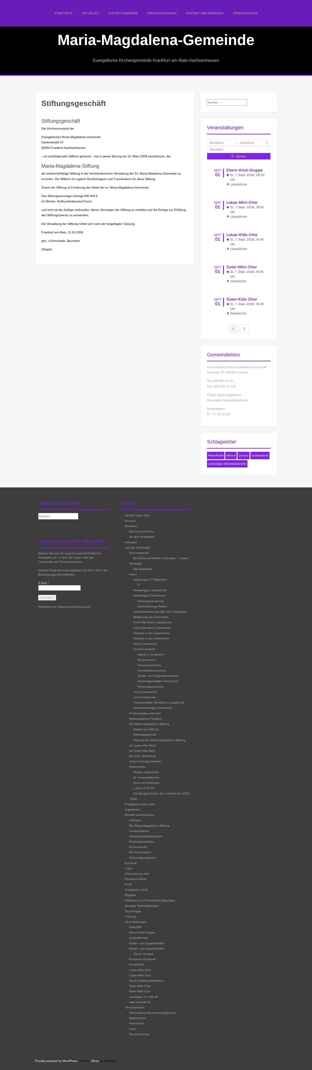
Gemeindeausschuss (152, 670)
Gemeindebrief (139, 553)
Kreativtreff (136, 964)
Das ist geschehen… (143, 531)
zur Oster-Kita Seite (142, 750)
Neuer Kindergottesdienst (146, 980)
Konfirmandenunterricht (145, 713)
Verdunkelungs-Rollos (152, 606)
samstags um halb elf (143, 996)
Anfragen (131, 542)
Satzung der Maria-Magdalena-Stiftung (159, 740)
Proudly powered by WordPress (56, 1061)
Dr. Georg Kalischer (146, 777)
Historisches (137, 766)
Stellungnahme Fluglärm (145, 718)
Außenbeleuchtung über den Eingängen (160, 611)
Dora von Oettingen (146, 782)
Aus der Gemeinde (123, 13)
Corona (244, 455)
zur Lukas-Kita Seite (142, 745)
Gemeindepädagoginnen (145, 836)
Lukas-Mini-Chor (140, 975)
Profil (128, 884)
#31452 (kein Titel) (137, 515)
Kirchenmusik (138, 847)
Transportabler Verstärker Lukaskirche (159, 702)
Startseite (64, 13)
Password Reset (136, 879)
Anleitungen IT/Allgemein (150, 579)
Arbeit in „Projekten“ (151, 654)
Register (130, 895)
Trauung (130, 916)
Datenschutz (137, 1018)
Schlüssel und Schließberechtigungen (150, 900)
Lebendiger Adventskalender (227, 463)
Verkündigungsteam (142, 857)
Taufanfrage (133, 911)
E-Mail (43, 583)
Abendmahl (215, 455)
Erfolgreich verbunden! (140, 804)
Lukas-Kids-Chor (140, 970)
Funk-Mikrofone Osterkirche (152, 627)
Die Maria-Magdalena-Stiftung (149, 724)
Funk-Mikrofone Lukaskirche (152, 622)
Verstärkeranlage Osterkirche (153, 708)
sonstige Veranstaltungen (142, 905)
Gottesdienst (260, 455)
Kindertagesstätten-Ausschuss (158, 681)
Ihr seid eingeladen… (143, 536)
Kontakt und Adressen (204, 13)
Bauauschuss (147, 660)
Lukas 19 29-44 (143, 788)
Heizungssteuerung (151, 601)
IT (139, 585)
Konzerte (131, 863)
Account (130, 520)
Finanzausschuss (149, 665)
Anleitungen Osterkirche (149, 595)
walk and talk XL (140, 1002)
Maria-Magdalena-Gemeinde (156, 40)
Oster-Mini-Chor (140, 991)
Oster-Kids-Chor (140, 986)
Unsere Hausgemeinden (145, 761)
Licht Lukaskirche (145, 692)
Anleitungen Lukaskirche (149, 590)
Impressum (82, 606)
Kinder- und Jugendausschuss (158, 675)
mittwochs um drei (137, 873)
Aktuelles (90, 13)
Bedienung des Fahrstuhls (151, 617)
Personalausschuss (151, 686)
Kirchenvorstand (144, 649)
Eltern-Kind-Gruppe (142, 932)
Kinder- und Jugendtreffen (146, 943)
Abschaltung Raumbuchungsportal (152, 1012)
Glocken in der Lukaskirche (151, 633)
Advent (231, 455)
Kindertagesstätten (141, 841)
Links (132, 1029)
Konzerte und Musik (142, 959)
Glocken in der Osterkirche (151, 638)
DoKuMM (135, 927)
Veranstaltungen (162, 13)
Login (128, 868)
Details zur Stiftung (146, 729)
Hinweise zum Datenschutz (56, 606)
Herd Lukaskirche (145, 643)
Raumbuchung (139, 1034)
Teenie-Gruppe (143, 954)
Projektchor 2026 (136, 889)
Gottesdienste (138, 937)
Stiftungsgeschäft (144, 734)
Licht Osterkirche (144, 697)
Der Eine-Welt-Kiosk (142, 756)
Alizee (95, 1061)
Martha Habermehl (146, 772)
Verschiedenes (245, 13)
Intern (133, 574)
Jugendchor (133, 809)
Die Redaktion (142, 569)
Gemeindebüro (139, 831)
